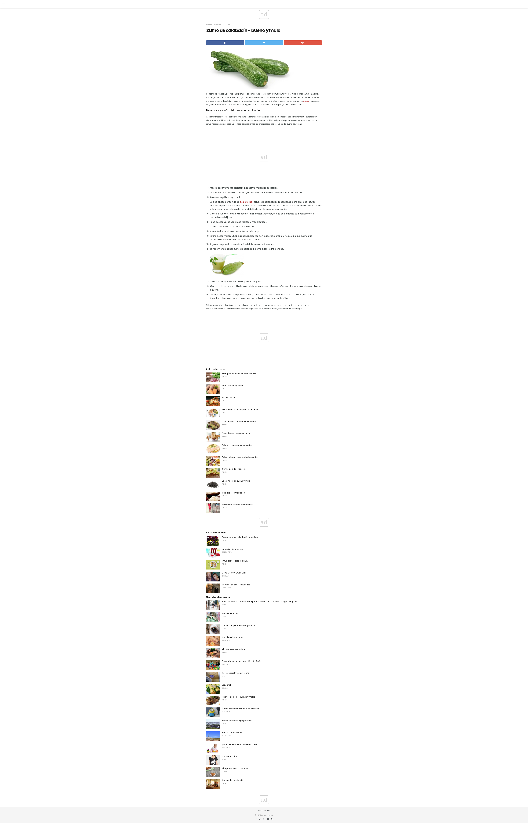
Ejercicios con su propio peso (236, 433)
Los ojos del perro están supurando (238, 625)
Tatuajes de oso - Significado (236, 584)
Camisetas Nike (229, 756)
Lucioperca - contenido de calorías (239, 421)
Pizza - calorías (229, 397)
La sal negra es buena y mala (236, 481)
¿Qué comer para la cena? (235, 560)
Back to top (264, 810)
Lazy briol (226, 685)
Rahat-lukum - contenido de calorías (240, 457)
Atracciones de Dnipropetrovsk (237, 720)
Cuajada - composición (233, 492)
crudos (306, 100)
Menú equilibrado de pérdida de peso (240, 409)
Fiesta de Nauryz (230, 613)
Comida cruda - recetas (234, 469)
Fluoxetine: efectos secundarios (237, 504)
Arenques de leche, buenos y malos (239, 373)
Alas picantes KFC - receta (235, 768)
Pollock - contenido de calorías (237, 445)
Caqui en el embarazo (232, 637)
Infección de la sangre (233, 549)
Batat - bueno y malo (232, 385)
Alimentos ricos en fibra (233, 649)
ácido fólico (246, 201)
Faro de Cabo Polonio (232, 732)
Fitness (209, 25)
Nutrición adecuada (222, 25)
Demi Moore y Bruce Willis (234, 572)
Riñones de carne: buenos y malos (238, 696)
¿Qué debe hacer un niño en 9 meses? (241, 744)
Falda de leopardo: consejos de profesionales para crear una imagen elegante (259, 601)
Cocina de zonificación (233, 780)
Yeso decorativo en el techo (235, 673)
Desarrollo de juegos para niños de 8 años (242, 661)
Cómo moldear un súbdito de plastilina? (241, 708)
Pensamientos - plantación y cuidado (240, 537)
